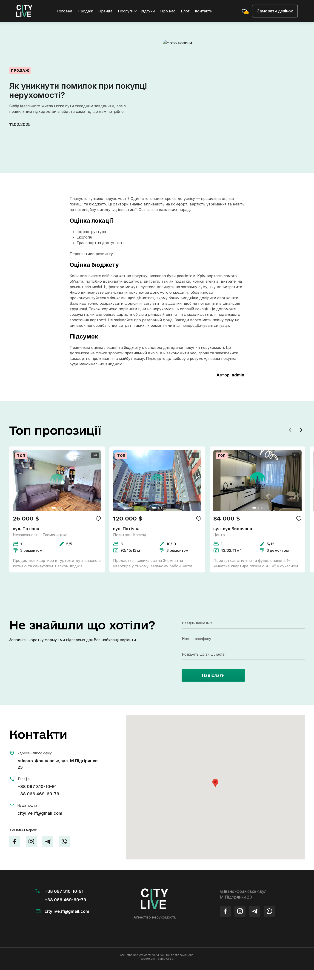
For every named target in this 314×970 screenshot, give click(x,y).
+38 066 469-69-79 (38, 793)
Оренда (105, 11)
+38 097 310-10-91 (37, 786)
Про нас (167, 11)
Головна (64, 11)
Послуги (125, 11)
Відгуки (147, 11)
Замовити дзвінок (275, 11)
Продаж (85, 11)
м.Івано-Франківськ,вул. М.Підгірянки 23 (57, 764)
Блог (185, 11)
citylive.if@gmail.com (39, 813)
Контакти (203, 11)
